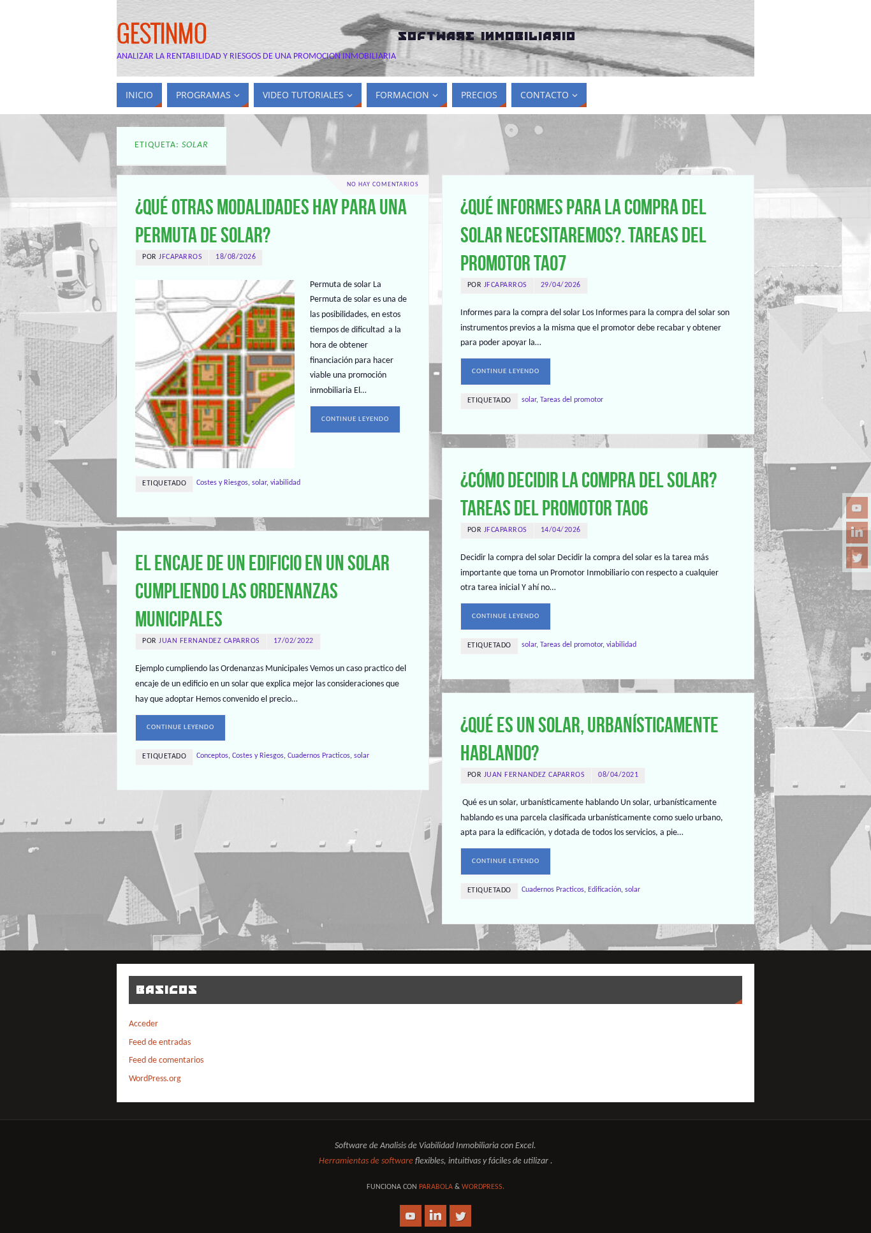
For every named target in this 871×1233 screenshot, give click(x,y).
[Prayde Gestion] (857, 557)
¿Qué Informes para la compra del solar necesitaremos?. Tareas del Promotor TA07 (583, 235)
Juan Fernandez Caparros (209, 641)
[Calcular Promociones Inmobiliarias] (857, 508)
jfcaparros (180, 257)
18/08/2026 (236, 257)
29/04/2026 (561, 285)
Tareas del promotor (571, 400)
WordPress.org (155, 1079)
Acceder (143, 1024)
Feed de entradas (160, 1042)
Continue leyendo (355, 419)
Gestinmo (162, 36)
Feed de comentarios (166, 1060)
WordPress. (483, 1187)
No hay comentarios (383, 185)
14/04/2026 (561, 530)
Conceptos (212, 756)
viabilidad (285, 483)
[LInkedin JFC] (857, 532)
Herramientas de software (366, 1161)
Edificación (604, 890)
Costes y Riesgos (222, 483)
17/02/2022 (294, 641)
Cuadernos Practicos (319, 756)
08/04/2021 (618, 775)
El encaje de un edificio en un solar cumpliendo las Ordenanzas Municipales (262, 591)
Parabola (436, 1187)
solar (259, 483)
